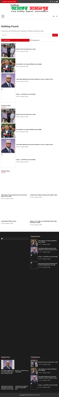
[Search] (57, 16)
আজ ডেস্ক (18, 51)
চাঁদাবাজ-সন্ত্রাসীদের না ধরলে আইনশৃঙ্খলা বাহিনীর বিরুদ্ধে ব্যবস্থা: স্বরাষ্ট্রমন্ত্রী (28, 64)
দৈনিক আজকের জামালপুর (35, 395)
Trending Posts (35, 40)
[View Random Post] (53, 16)
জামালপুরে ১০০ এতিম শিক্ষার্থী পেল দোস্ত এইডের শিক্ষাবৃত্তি (25, 94)
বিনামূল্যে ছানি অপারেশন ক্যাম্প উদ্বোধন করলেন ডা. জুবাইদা (26, 49)
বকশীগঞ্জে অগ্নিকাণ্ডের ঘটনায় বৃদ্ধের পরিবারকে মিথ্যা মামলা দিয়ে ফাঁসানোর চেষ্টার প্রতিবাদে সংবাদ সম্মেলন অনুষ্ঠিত (47, 264)
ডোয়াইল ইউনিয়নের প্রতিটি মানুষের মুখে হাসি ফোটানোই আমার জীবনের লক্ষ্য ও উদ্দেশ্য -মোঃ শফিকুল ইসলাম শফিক (34, 79)
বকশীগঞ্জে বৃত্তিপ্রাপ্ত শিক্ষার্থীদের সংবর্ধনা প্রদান (8, 221)
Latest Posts (7, 40)
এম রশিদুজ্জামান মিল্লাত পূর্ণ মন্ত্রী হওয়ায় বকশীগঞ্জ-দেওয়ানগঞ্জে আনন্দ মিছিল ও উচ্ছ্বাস (43, 195)
